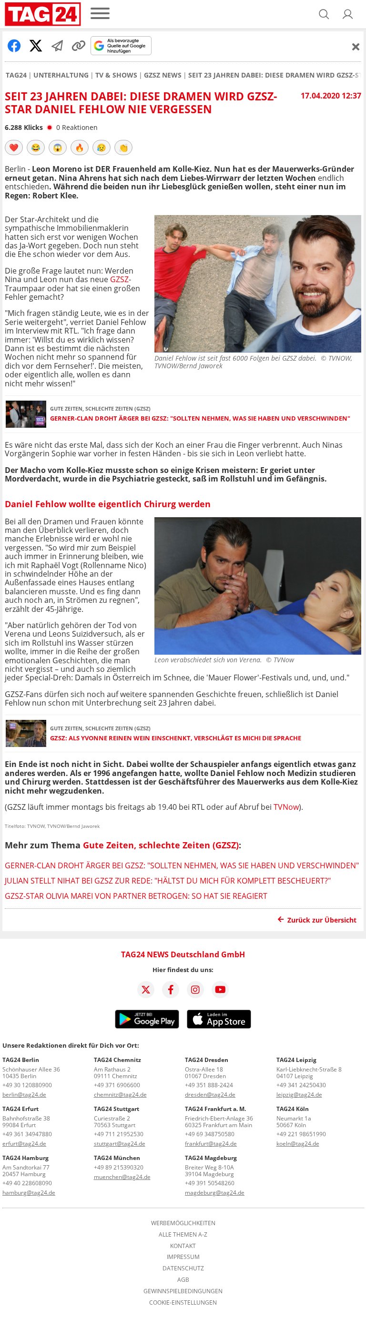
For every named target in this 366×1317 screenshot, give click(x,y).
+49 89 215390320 (118, 1167)
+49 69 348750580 (209, 1134)
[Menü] (100, 14)
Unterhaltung (61, 75)
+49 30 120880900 (27, 1085)
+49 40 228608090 (27, 1183)
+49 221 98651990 (301, 1134)
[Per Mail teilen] (57, 45)
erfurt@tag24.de (24, 1144)
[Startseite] (43, 14)
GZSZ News (163, 75)
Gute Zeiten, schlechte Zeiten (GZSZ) (161, 845)
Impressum (183, 1257)
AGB (183, 1280)
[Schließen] (356, 46)
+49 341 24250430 (301, 1085)
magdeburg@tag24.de (214, 1193)
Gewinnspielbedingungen (183, 1291)
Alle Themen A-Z (183, 1234)
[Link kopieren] (78, 45)
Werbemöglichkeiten (183, 1223)
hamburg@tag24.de (28, 1193)
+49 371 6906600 (117, 1085)
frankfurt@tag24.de (211, 1144)
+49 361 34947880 (27, 1134)
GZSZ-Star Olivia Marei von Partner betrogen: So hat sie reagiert (136, 896)
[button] (348, 14)
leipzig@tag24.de (299, 1095)
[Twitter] (145, 989)
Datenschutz (183, 1268)
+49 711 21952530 (118, 1134)
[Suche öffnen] (324, 14)
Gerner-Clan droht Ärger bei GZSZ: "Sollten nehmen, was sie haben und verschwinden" (200, 418)
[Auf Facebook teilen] (14, 45)
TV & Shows (116, 75)
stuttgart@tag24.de (119, 1144)
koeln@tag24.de (297, 1144)
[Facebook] (170, 989)
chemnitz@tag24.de (120, 1095)
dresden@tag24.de (210, 1095)
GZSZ (119, 279)
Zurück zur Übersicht (321, 919)
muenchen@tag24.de (122, 1177)
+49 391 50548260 (209, 1183)
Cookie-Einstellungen (183, 1302)
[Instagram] (195, 989)
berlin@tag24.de (24, 1095)
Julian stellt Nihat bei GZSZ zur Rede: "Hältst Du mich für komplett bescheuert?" (168, 880)
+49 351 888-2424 (209, 1085)
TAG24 (16, 75)
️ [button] (14, 147)
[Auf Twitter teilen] (35, 45)
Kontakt (183, 1246)
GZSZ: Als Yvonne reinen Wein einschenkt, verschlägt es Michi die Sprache (175, 738)
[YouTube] (220, 989)
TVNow (286, 807)
